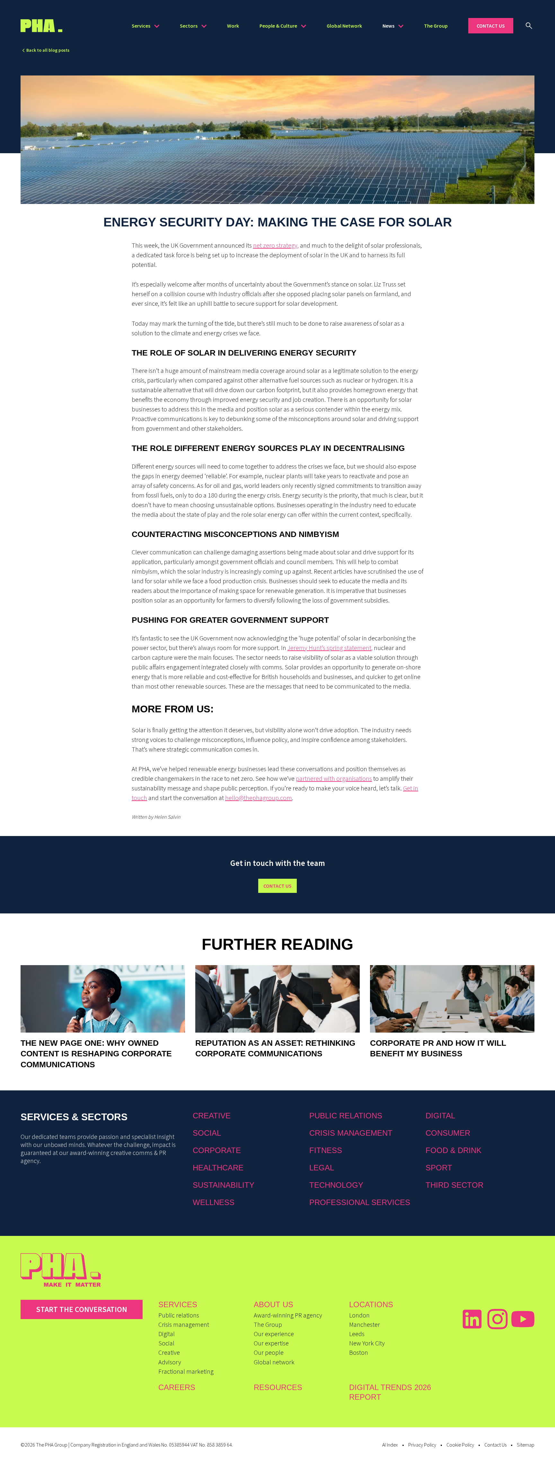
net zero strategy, (276, 245)
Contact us (277, 886)
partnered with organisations (334, 778)
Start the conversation (81, 1309)
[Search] (529, 25)
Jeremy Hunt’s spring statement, (330, 648)
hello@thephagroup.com (258, 798)
